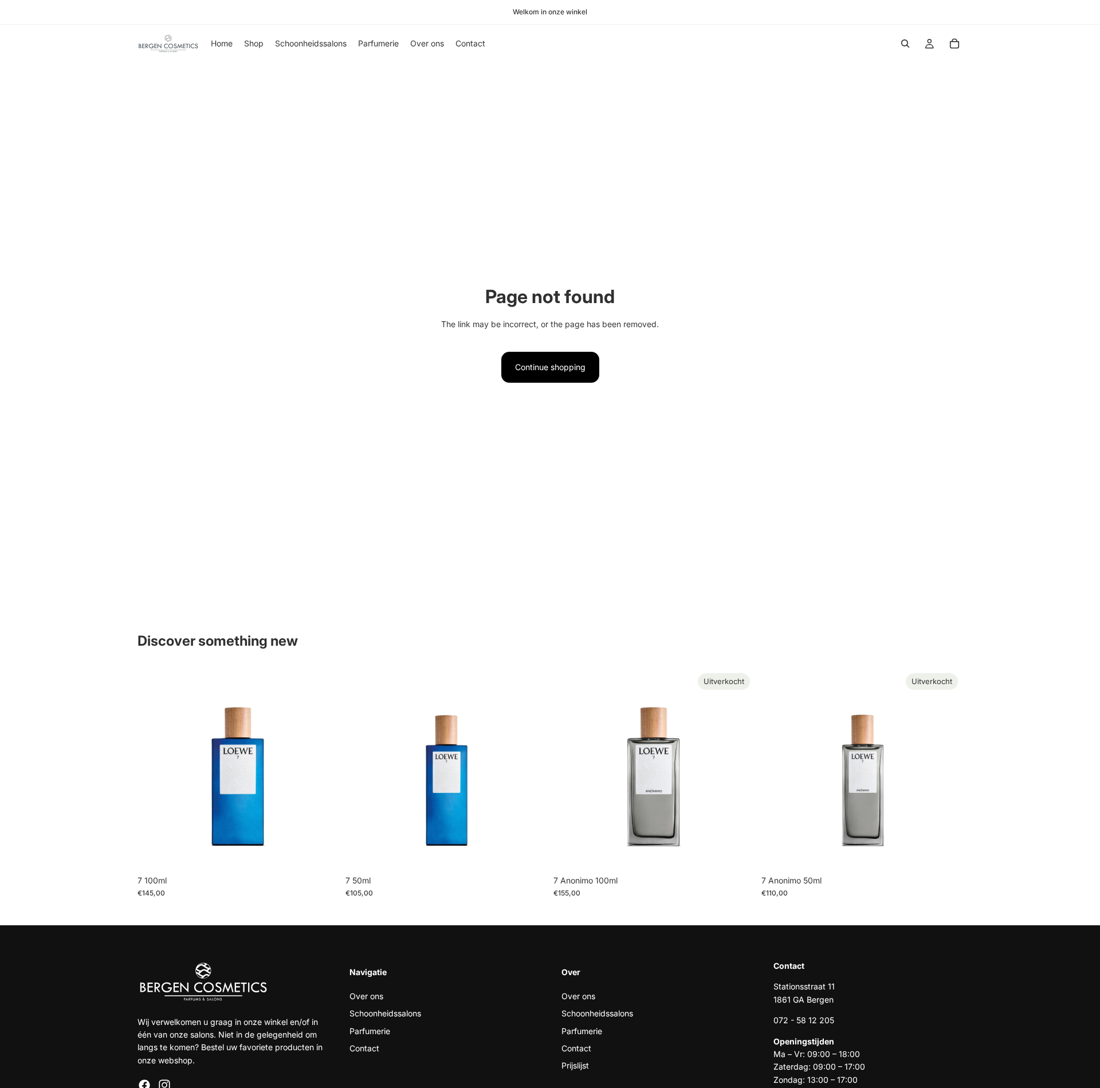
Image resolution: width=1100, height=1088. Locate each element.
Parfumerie (369, 1030)
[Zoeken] (905, 43)
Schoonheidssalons (385, 1013)
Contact (364, 1048)
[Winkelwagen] (954, 43)
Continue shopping (550, 367)
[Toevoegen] (321, 852)
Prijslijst (575, 1065)
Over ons (366, 995)
